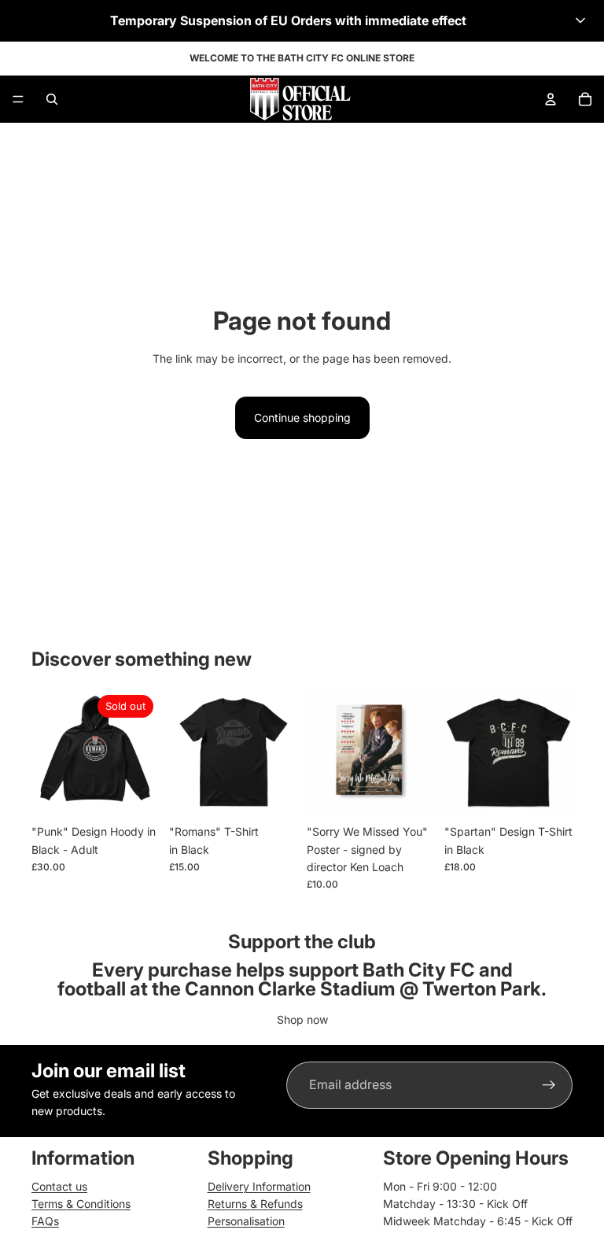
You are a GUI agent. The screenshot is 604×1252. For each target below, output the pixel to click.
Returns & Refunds (255, 1203)
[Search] (52, 99)
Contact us (59, 1186)
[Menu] (18, 99)
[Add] (410, 792)
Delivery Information (259, 1186)
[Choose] (273, 792)
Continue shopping (302, 417)
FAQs (45, 1221)
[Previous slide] (324, 753)
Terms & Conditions (81, 1203)
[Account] (550, 99)
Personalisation (246, 1221)
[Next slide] (417, 753)
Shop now (302, 1019)
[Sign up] (548, 1085)
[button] (302, 20)
